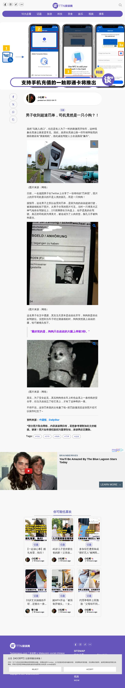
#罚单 (66, 436)
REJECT (35, 669)
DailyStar (54, 419)
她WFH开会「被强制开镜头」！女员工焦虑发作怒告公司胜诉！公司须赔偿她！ (62, 602)
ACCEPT (89, 669)
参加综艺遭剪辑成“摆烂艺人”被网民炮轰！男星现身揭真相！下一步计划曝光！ (89, 550)
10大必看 (26, 13)
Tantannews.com (18, 653)
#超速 (76, 436)
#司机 (37, 436)
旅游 (49, 13)
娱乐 (80, 13)
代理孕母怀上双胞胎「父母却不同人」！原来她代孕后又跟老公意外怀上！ (89, 602)
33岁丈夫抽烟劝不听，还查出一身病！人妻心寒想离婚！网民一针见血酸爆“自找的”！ (36, 602)
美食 (70, 13)
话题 (39, 13)
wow (76, 680)
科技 (59, 13)
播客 (101, 13)
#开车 (47, 436)
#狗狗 (57, 436)
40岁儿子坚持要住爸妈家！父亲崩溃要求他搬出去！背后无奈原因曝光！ (62, 550)
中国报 (42, 419)
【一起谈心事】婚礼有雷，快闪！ (36, 550)
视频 (91, 13)
